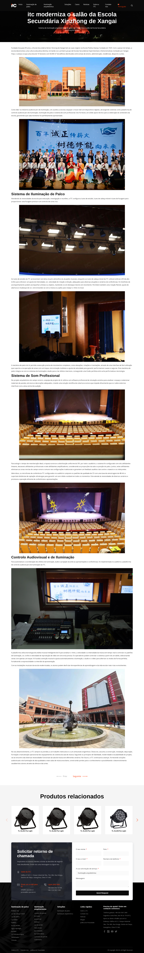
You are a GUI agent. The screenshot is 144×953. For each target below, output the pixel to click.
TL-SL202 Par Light (56, 831)
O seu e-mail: (81, 859)
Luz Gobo (14, 920)
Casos (77, 4)
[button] (137, 820)
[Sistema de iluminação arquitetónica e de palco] (14, 5)
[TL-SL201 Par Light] (25, 818)
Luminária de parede (40, 937)
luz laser (13, 931)
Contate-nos (84, 914)
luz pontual (37, 919)
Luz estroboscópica (17, 934)
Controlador (38, 940)
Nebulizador (15, 937)
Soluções (68, 4)
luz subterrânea (39, 934)
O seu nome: (81, 849)
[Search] (131, 5)
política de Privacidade (87, 922)
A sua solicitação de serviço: (87, 869)
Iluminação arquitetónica (48, 5)
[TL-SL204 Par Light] (119, 818)
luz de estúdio (15, 925)
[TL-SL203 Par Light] (87, 818)
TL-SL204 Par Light (119, 831)
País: (105, 849)
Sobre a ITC (84, 911)
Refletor (13, 922)
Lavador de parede (40, 913)
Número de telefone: (111, 859)
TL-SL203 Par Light (87, 831)
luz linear (37, 916)
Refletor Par (15, 911)
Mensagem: (80, 878)
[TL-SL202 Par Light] (56, 818)
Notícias (86, 4)
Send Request (102, 893)
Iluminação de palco (20, 907)
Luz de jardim (38, 925)
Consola (13, 940)
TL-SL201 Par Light (25, 831)
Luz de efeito (15, 917)
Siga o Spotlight (16, 928)
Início (20, 4)
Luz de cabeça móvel (18, 914)
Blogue (82, 920)
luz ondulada (38, 931)
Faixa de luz (38, 928)
